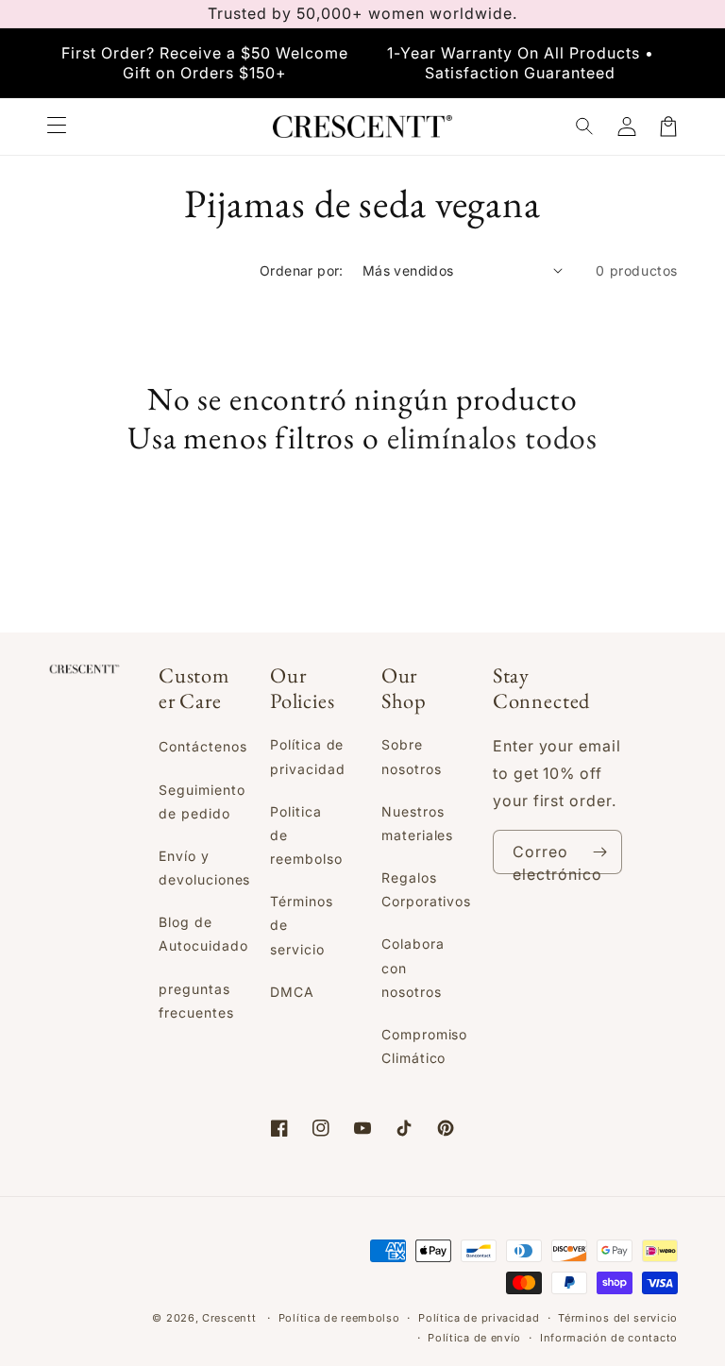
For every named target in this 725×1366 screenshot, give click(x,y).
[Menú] (56, 126)
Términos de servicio (301, 924)
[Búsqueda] (585, 126)
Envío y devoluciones (205, 867)
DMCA (292, 992)
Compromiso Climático (424, 1046)
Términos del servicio (618, 1317)
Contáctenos (203, 746)
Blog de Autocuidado (203, 933)
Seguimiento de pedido (202, 801)
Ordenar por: (302, 270)
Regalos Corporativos (426, 889)
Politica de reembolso (306, 835)
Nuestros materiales (417, 823)
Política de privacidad (308, 756)
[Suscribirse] (600, 852)
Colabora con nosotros (413, 967)
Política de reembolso (339, 1317)
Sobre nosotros (411, 756)
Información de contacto (609, 1337)
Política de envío (474, 1337)
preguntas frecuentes (196, 1000)
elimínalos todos (492, 437)
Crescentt (229, 1317)
